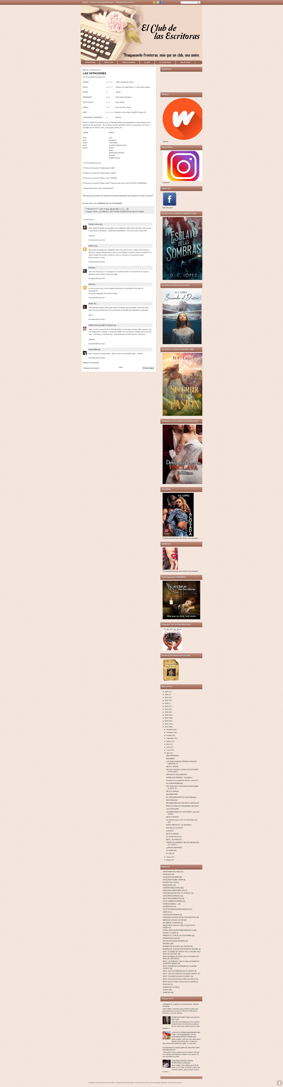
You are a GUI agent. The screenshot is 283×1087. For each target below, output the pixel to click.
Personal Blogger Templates (158, 1082)
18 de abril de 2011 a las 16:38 (96, 240)
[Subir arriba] (279, 1083)
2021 (166, 700)
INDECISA (166, 912)
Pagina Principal (90, 62)
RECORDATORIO (172, 794)
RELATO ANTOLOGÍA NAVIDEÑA (174, 941)
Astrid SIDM (93, 349)
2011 (166, 727)
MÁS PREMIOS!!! (172, 800)
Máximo (91, 246)
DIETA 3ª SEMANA (172, 817)
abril (168, 753)
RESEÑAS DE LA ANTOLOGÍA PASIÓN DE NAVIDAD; (180, 949)
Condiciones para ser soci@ (125, 2)
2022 (166, 697)
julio (168, 744)
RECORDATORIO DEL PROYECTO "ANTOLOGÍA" (182, 803)
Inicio (121, 367)
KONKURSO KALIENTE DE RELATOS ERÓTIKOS (179, 917)
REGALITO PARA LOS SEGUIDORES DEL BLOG (182, 806)
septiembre (170, 738)
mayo (169, 750)
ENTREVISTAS (168, 906)
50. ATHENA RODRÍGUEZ (174, 783)
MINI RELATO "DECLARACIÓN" (176, 774)
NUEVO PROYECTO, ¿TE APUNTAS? (178, 825)
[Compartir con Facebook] (127, 209)
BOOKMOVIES (168, 885)
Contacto (85, 2)
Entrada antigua (148, 368)
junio (168, 747)
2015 (166, 715)
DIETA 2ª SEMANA (172, 834)
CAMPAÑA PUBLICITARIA (171, 888)
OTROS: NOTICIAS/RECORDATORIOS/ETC (177, 930)
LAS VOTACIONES (172, 809)
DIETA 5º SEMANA (172, 766)
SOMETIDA (166, 992)
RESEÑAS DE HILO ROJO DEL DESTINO (176, 946)
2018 (166, 706)
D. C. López (100, 209)
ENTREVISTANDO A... (170, 904)
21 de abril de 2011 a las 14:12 (96, 343)
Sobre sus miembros (128, 62)
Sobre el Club (108, 62)
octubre (169, 735)
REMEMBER (170, 758)
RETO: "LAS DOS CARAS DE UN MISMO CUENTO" (180, 974)
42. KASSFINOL (171, 850)
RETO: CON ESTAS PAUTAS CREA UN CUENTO (179, 979)
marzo (169, 857)
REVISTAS (166, 984)
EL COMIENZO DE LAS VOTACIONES (108, 203)
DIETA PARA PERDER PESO (172, 898)
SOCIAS (165, 990)
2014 (166, 718)
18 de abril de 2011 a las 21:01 (96, 278)
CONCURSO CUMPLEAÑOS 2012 (174, 890)
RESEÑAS (166, 943)
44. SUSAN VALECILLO (174, 836)
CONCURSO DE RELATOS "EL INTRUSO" (177, 893)
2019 (166, 703)
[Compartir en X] (125, 209)
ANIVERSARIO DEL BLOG (171, 872)
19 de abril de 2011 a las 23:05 (96, 319)
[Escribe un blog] (122, 209)
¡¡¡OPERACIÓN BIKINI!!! (174, 847)
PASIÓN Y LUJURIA (169, 933)
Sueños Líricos (94, 224)
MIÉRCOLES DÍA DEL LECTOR (173, 920)
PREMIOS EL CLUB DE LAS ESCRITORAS (177, 935)
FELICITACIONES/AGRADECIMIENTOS (176, 909)
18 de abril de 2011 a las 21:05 (96, 297)
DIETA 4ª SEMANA (172, 791)
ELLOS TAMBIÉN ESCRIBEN (172, 901)
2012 (166, 724)
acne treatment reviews (142, 1082)
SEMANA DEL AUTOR (170, 987)
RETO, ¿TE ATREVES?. (174, 839)
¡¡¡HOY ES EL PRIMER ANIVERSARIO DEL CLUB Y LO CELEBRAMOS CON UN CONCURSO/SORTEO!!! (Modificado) (186, 1035)
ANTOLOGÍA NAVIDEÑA (171, 877)
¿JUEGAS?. (170, 831)
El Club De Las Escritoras (107, 1082)
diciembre (170, 729)
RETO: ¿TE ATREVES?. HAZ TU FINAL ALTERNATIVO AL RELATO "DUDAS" (118, 211)
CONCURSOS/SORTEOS (171, 896)
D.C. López (147, 62)
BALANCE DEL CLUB (170, 882)
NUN (90, 284)
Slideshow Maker (129, 1082)
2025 (166, 692)
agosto (169, 741)
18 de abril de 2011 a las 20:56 (96, 261)
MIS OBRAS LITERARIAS (171, 923)
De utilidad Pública (165, 62)
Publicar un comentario (91, 363)
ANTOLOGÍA (167, 874)
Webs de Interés (185, 62)
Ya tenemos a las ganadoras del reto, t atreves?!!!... (183, 780)
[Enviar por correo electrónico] (120, 209)
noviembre (170, 732)
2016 (166, 712)
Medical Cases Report (175, 1082)
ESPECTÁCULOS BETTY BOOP (100, 325)
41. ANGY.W (170, 853)
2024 (166, 694)
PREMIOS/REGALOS (170, 938)
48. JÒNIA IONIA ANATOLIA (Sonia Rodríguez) (181, 797)
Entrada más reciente (91, 368)
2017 (166, 709)
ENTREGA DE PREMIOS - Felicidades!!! (179, 777)
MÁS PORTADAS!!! (172, 755)
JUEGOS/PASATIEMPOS (171, 915)
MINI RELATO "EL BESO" (174, 828)
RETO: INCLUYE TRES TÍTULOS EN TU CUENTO (179, 982)
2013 (166, 721)
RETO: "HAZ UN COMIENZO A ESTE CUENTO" (178, 971)
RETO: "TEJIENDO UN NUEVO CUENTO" (176, 976)
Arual (90, 268)
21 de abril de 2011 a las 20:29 (96, 357)
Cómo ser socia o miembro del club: (102, 2)
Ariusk (91, 303)
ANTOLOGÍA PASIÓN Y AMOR (173, 880)
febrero (169, 860)
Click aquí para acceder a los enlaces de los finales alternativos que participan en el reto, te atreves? (118, 196)
